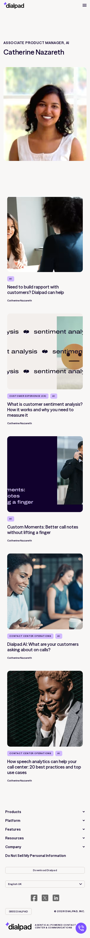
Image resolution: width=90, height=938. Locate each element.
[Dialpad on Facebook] (34, 898)
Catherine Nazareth (19, 300)
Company (13, 847)
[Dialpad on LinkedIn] (56, 898)
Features (13, 829)
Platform (12, 820)
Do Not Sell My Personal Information (35, 855)
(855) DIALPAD (18, 911)
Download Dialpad (45, 870)
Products (13, 812)
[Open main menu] (85, 5)
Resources (14, 838)
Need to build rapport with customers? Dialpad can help (35, 289)
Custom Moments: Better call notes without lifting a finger (42, 529)
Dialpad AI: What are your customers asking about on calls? (43, 646)
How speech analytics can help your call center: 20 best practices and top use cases (44, 767)
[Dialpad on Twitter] (45, 898)
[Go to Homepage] (13, 5)
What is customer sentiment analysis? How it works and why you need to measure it (45, 409)
